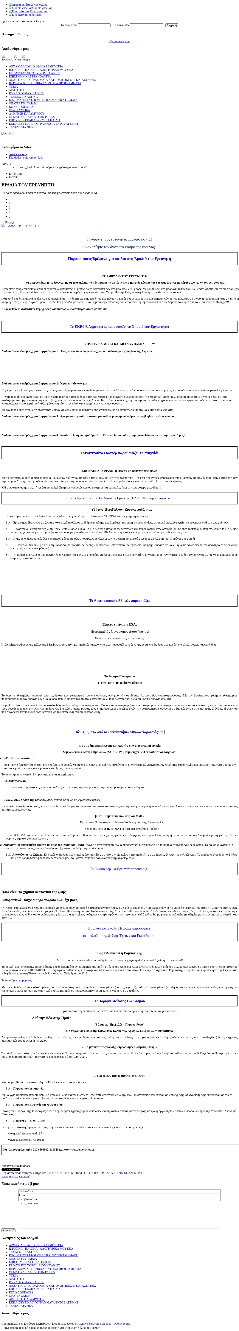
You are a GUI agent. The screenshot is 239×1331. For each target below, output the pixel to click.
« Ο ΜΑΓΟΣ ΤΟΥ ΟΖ (61, 1173)
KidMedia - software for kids (26, 157)
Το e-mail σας (121, 25)
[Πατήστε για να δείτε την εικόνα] (20, 225)
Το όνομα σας (69, 25)
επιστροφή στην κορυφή (15, 1176)
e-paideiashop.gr (18, 154)
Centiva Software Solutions (95, 1323)
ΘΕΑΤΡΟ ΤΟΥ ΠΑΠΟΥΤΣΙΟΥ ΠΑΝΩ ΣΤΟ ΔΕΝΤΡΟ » (109, 1173)
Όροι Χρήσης (122, 1323)
